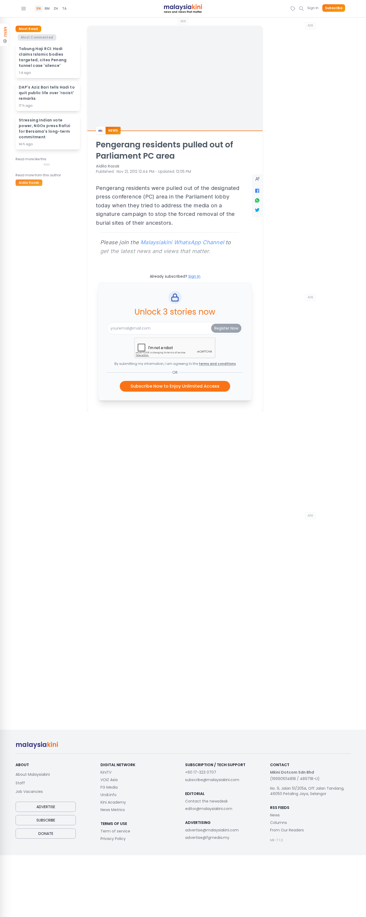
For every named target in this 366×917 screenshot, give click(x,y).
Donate (45, 833)
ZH (56, 8)
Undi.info (108, 794)
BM (47, 8)
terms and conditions (217, 363)
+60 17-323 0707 (200, 772)
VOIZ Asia (109, 779)
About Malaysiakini (33, 774)
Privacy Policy (113, 838)
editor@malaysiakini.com (208, 808)
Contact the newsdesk (206, 801)
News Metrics (112, 809)
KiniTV (105, 772)
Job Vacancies (29, 791)
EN (38, 8)
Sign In (313, 8)
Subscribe (333, 8)
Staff (20, 783)
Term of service (115, 831)
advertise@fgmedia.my (207, 837)
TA (64, 8)
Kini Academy (113, 802)
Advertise (45, 806)
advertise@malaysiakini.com (212, 830)
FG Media (109, 787)
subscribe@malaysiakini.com (212, 779)
